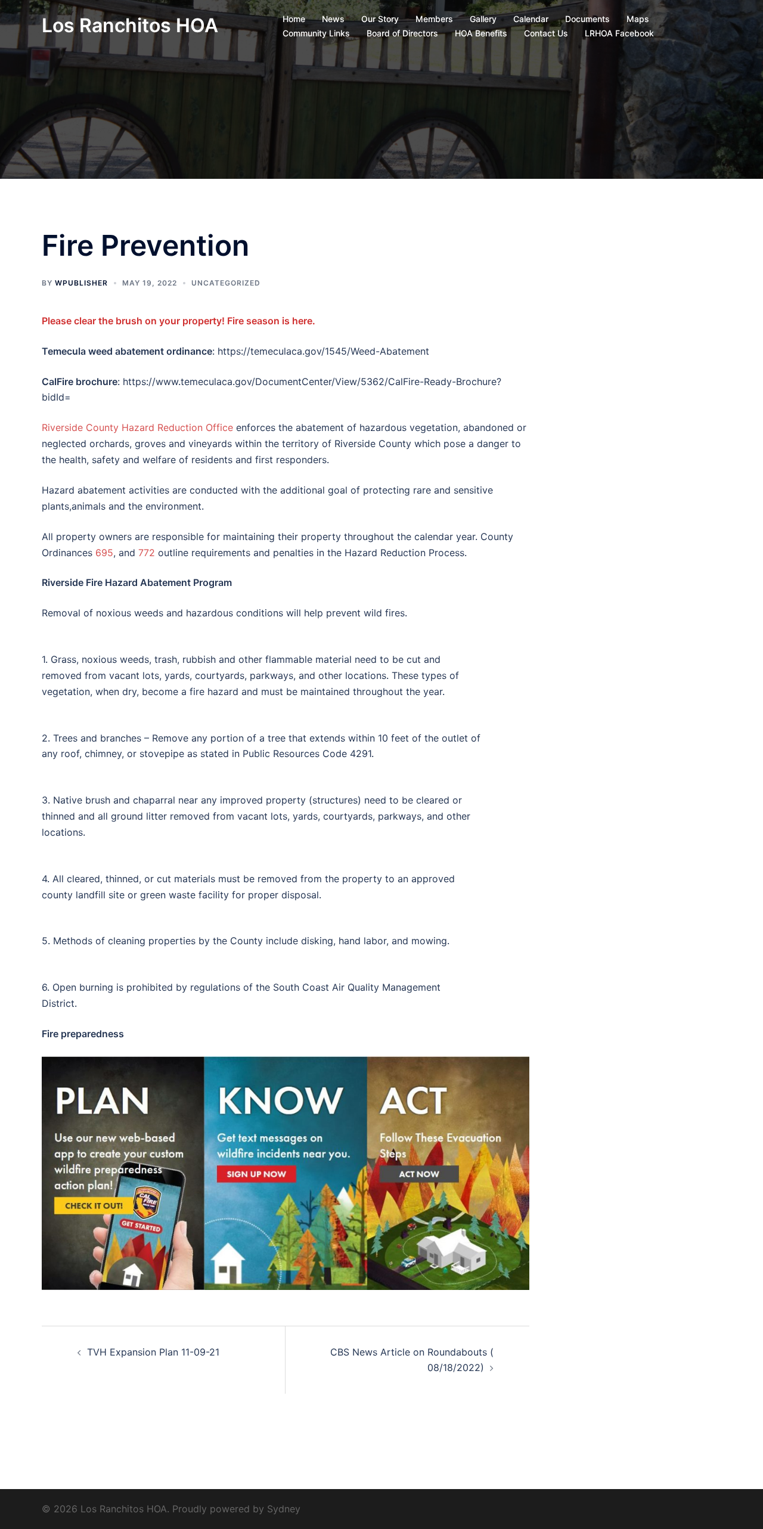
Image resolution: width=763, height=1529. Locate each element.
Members (434, 19)
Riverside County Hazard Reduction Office (139, 427)
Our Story (380, 19)
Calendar (530, 19)
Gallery (483, 19)
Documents (587, 19)
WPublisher (81, 282)
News (333, 19)
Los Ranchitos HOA (130, 25)
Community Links (316, 33)
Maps (637, 19)
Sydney (283, 1509)
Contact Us (546, 33)
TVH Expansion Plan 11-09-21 (153, 1352)
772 (146, 553)
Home (294, 19)
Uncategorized (225, 282)
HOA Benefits (481, 33)
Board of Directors (402, 33)
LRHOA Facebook (619, 33)
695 (104, 553)
